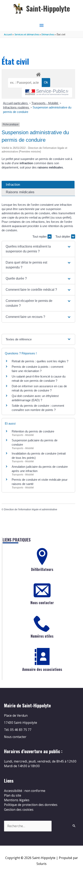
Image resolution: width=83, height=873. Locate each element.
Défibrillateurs (42, 569)
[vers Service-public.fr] (47, 93)
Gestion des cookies (18, 809)
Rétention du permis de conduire (33, 431)
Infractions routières (16, 107)
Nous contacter (42, 602)
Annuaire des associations (42, 669)
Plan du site (12, 795)
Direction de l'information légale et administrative (30, 509)
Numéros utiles (42, 636)
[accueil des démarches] (38, 74)
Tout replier (40, 236)
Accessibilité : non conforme (24, 790)
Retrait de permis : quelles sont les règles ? (40, 361)
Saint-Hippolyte (48, 8)
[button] (38, 249)
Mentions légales (16, 800)
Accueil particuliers (16, 103)
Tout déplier (63, 236)
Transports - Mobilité (45, 103)
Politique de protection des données (30, 804)
